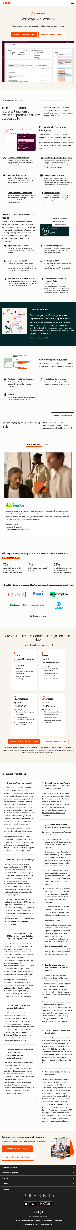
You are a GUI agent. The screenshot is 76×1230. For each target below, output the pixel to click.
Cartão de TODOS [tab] (33, 445)
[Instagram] (30, 1196)
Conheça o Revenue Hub (39, 338)
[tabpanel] (38, 493)
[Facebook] (25, 1196)
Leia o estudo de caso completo (17, 530)
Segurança (58, 1221)
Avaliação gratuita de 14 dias (51, 34)
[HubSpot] (6, 2)
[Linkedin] (44, 1196)
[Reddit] (49, 1196)
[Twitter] (40, 1196)
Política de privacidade (44, 1221)
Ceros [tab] (46, 445)
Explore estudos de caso (62, 415)
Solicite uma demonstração (25, 34)
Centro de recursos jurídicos (23, 1221)
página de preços (64, 750)
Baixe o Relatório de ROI (11, 557)
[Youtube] (35, 1196)
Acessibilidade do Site (30, 1225)
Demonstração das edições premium (25, 741)
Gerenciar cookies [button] (47, 1225)
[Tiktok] (54, 1196)
